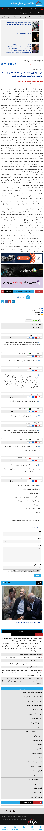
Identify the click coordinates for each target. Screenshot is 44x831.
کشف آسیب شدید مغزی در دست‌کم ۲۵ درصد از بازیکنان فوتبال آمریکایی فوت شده (18, 23)
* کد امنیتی (37, 565)
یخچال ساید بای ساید (34, 705)
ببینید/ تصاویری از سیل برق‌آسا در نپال (30, 660)
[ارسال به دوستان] (5, 64)
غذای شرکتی (38, 735)
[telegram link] (10, 811)
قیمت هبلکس (37, 757)
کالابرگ (39, 744)
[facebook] (6, 301)
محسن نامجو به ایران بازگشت (22, 33)
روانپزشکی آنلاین (36, 797)
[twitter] (2, 301)
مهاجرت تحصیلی (36, 753)
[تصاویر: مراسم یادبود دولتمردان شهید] (22, 603)
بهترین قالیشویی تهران (34, 779)
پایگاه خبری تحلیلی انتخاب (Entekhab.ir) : (30, 81)
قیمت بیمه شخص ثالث (34, 762)
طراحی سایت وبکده (35, 770)
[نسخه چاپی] (2, 64)
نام (40, 531)
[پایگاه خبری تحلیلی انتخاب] (39, 3)
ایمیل (39, 538)
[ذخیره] (9, 64)
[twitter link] (6, 811)
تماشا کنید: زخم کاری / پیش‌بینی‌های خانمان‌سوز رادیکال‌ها (24, 664)
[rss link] (14, 811)
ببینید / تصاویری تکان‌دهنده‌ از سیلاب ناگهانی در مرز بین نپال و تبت (22, 657)
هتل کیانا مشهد (36, 718)
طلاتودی (39, 749)
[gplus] (9, 301)
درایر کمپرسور (37, 740)
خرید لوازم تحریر (36, 709)
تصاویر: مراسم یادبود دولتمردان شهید (29, 622)
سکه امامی (38, 783)
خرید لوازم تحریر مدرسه (34, 701)
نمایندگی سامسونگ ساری (33, 731)
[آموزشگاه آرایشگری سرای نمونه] (22, 282)
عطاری (40, 727)
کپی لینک (39, 291)
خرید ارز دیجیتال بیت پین (33, 696)
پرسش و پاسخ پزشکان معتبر (32, 692)
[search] (2, 9)
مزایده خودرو (37, 775)
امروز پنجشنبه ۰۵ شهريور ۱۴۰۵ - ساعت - (28, 9)
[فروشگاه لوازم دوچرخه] (22, 270)
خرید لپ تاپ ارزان (35, 714)
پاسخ (11, 338)
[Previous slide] (9, 582)
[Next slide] (3, 582)
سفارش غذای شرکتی (35, 766)
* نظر (39, 546)
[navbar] (42, 9)
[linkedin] (13, 301)
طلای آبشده (38, 792)
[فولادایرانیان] (22, 258)
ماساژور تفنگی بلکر (36, 722)
